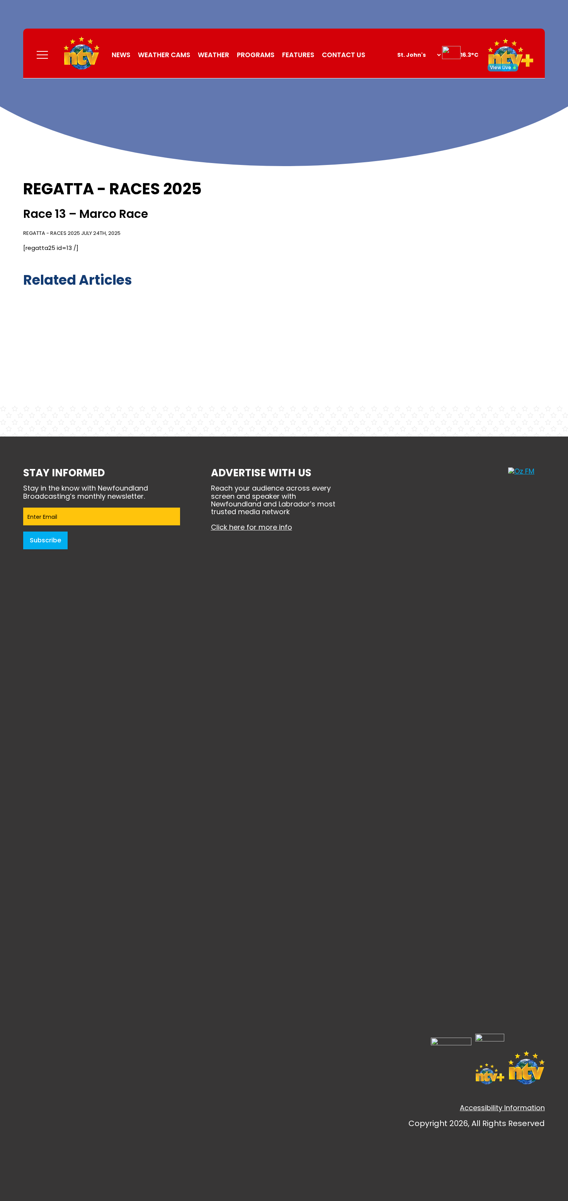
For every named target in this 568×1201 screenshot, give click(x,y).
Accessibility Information (502, 1108)
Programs (255, 54)
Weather (213, 54)
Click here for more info (251, 527)
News (121, 54)
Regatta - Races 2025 (51, 233)
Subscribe (45, 540)
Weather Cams (164, 54)
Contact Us (343, 54)
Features (298, 54)
